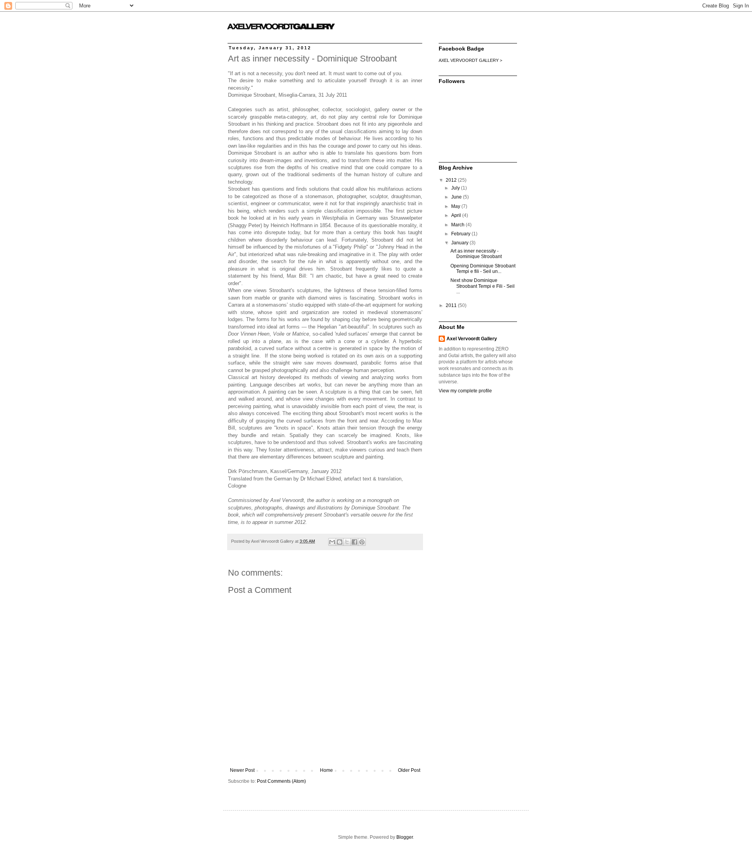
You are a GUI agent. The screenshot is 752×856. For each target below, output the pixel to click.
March (458, 225)
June (457, 197)
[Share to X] (347, 542)
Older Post (409, 770)
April (456, 215)
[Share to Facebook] (354, 542)
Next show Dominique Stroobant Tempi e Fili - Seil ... (482, 286)
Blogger (404, 837)
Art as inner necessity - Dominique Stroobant (476, 253)
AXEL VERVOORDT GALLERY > (470, 60)
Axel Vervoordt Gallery (471, 338)
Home (326, 770)
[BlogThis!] (339, 542)
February (461, 234)
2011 (452, 305)
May (456, 206)
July (456, 188)
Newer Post (242, 770)
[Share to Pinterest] (362, 542)
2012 (452, 180)
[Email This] (332, 542)
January (460, 243)
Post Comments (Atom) (281, 781)
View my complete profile (465, 391)
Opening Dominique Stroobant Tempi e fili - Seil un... (482, 268)
